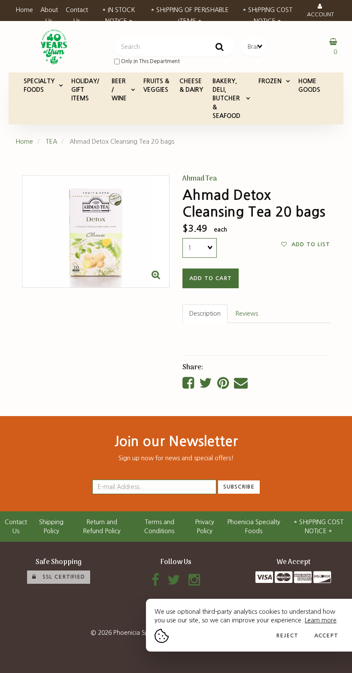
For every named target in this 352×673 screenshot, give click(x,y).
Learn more (321, 620)
